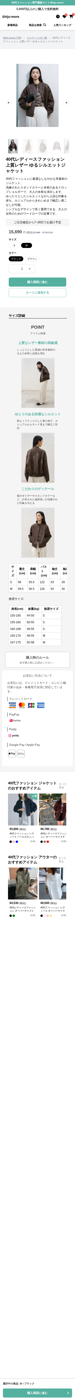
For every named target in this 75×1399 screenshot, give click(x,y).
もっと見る (63, 785)
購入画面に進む (37, 282)
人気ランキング (62, 25)
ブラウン (32, 258)
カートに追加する (37, 292)
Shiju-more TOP (12, 37)
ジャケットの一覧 (37, 37)
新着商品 (12, 25)
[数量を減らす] (14, 268)
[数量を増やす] (29, 268)
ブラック (16, 258)
